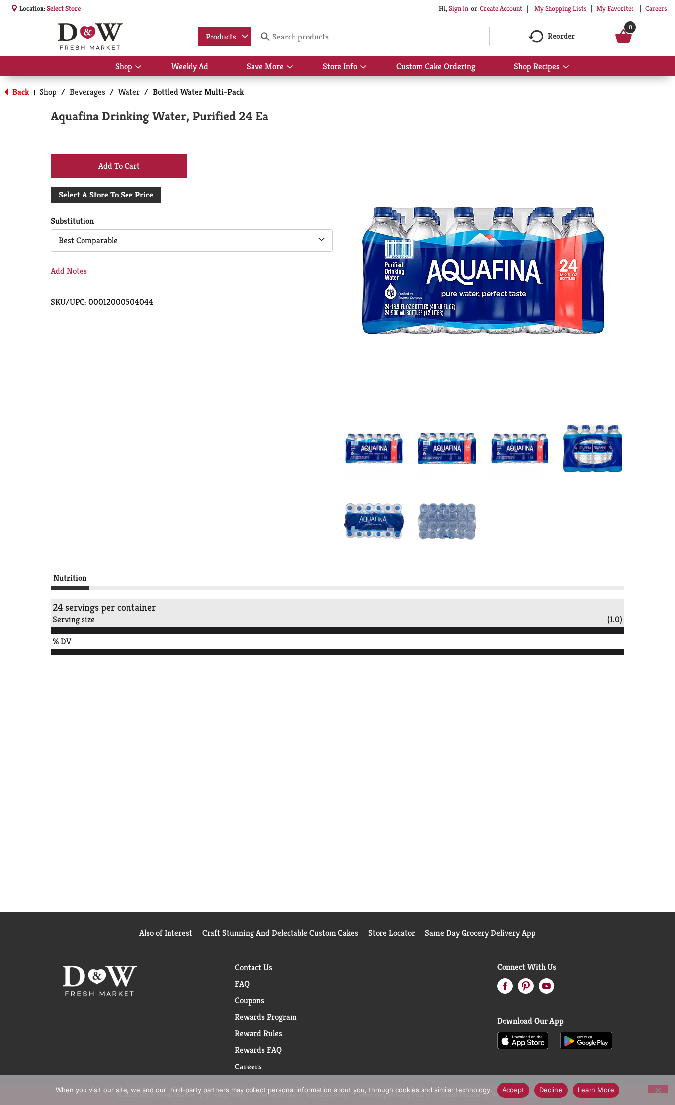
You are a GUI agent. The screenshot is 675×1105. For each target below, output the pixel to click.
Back (19, 91)
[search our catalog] (262, 36)
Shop (48, 91)
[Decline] (658, 1089)
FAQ (242, 983)
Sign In (458, 8)
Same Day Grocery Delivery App (480, 932)
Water (129, 91)
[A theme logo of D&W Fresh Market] (90, 36)
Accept (513, 1090)
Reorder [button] (561, 36)
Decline (551, 1090)
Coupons (249, 1000)
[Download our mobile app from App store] (523, 1039)
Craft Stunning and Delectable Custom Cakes (280, 932)
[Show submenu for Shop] (138, 67)
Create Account (501, 8)
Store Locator (391, 932)
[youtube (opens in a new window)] (546, 989)
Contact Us (253, 967)
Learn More (596, 1090)
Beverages (87, 91)
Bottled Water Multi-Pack (198, 91)
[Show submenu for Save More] (290, 67)
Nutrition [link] (69, 577)
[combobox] (224, 36)
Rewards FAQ (258, 1049)
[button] (374, 448)
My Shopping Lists (560, 8)
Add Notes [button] (69, 270)
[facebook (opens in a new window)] (505, 989)
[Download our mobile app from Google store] (586, 1039)
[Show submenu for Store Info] (363, 67)
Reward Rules (258, 1033)
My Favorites (615, 8)
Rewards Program (266, 1016)
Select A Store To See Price (106, 194)
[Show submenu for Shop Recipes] (566, 67)
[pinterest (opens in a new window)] (526, 989)
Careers (656, 8)
